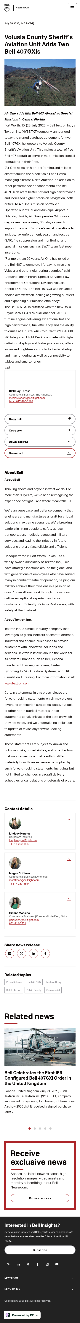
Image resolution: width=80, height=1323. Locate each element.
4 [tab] (45, 1128)
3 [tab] (40, 1128)
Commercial (53, 990)
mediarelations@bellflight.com (27, 397)
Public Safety (33, 990)
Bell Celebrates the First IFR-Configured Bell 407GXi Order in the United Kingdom (37, 1078)
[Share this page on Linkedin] (33, 953)
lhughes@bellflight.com (23, 840)
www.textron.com (17, 683)
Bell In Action (13, 990)
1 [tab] (29, 1128)
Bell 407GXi (34, 981)
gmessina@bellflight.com (24, 919)
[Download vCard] (69, 819)
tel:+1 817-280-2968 (21, 401)
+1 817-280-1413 (19, 843)
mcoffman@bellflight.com (24, 880)
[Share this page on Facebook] (45, 953)
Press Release (14, 981)
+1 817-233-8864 (19, 883)
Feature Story (53, 981)
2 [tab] (35, 1128)
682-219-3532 (17, 923)
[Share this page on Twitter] (21, 953)
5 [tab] (50, 1128)
